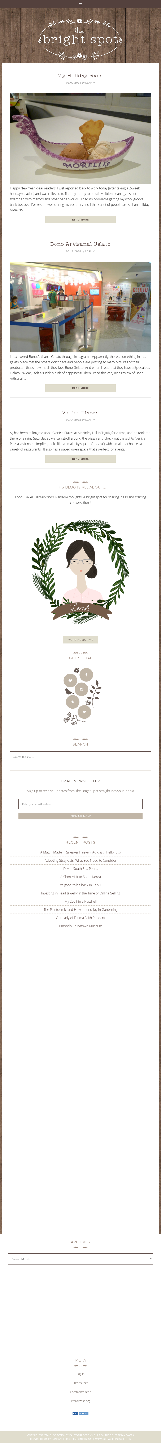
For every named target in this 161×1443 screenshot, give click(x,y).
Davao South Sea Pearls (80, 868)
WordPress (115, 1439)
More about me (80, 639)
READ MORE (80, 219)
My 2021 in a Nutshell (81, 901)
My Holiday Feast (80, 76)
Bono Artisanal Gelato (80, 244)
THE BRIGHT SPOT (80, 40)
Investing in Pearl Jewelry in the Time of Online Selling (80, 893)
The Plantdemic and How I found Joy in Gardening (80, 909)
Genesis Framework (122, 1435)
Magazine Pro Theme (65, 1439)
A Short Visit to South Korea (80, 876)
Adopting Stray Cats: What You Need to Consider (80, 860)
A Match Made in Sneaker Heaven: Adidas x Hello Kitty (80, 852)
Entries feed (80, 1383)
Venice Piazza (80, 413)
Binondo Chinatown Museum (80, 926)
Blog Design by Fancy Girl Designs (71, 1435)
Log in (80, 1374)
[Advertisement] (80, 975)
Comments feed (80, 1392)
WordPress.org (80, 1401)
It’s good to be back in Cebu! (80, 885)
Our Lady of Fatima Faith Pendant (80, 917)
